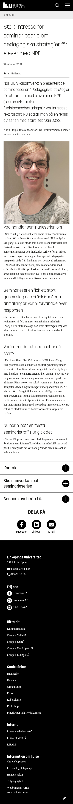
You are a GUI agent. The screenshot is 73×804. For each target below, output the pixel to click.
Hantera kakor (15, 774)
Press (10, 693)
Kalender (12, 680)
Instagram (18, 600)
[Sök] (57, 5)
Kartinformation (16, 628)
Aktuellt (11, 14)
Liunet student (15, 738)
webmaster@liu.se (17, 792)
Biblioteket (13, 673)
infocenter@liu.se (20, 568)
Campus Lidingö (16, 655)
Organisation (14, 686)
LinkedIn (18, 607)
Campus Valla (15, 635)
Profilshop (13, 706)
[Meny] (67, 5)
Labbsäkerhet (14, 699)
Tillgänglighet (15, 781)
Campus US (14, 641)
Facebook (18, 593)
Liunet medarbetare (18, 731)
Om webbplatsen (16, 761)
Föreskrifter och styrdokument (24, 712)
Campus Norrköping (18, 648)
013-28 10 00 (18, 574)
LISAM (11, 744)
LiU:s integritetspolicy (19, 768)
